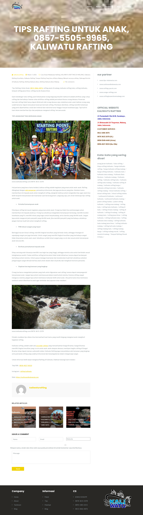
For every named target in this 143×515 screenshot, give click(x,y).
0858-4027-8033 (25, 365)
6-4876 (40, 88)
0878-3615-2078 (81, 501)
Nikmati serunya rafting (70, 78)
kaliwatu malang (111, 177)
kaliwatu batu (119, 172)
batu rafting (118, 163)
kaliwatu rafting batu (111, 180)
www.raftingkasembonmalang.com (112, 96)
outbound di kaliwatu (106, 196)
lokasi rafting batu (104, 193)
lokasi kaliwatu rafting (117, 191)
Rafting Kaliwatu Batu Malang (49, 82)
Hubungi (128, 7)
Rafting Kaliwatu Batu (32, 82)
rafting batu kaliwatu (109, 207)
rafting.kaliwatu (26, 371)
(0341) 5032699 (81, 497)
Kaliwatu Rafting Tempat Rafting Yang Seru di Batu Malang (43, 78)
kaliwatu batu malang (105, 174)
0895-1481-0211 (81, 505)
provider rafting (42, 346)
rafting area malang (112, 204)
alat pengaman (30, 190)
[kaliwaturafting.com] (17, 5)
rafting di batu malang (110, 210)
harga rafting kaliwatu (105, 172)
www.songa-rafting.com (108, 92)
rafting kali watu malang (112, 226)
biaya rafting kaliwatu (105, 166)
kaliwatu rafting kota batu (106, 188)
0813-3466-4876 (81, 509)
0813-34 (33, 88)
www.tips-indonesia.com (108, 80)
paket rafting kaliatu (104, 201)
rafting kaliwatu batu (112, 218)
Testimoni (109, 7)
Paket (47, 497)
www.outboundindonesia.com (110, 84)
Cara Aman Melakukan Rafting (50, 75)
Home (89, 7)
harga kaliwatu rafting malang (114, 169)
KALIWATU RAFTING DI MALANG (72, 75)
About (98, 7)
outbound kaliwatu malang (114, 199)
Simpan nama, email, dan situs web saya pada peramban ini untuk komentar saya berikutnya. (46, 448)
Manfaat (48, 505)
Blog (118, 7)
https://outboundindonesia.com (27, 377)
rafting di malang (111, 212)
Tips (46, 501)
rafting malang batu (104, 229)
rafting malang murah (110, 231)
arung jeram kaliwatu (104, 163)
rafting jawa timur (114, 215)
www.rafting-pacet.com (108, 88)
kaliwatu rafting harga (112, 185)
